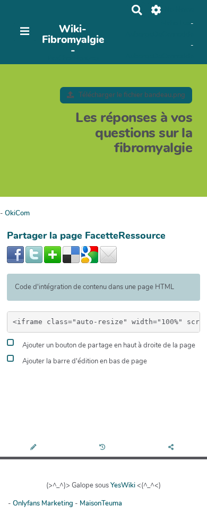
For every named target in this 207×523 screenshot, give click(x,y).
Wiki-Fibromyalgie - (73, 40)
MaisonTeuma (101, 503)
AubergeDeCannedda (159, 34)
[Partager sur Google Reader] (89, 254)
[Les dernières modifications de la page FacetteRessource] (103, 448)
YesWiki (122, 485)
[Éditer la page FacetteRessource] (34, 448)
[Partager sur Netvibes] (52, 254)
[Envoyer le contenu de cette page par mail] (108, 254)
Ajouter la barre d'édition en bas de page (84, 361)
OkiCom (17, 213)
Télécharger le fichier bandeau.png (131, 95)
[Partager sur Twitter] (33, 254)
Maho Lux (176, 23)
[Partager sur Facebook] (15, 254)
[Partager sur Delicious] (71, 254)
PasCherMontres (73, 58)
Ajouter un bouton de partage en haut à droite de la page (108, 345)
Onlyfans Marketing (44, 503)
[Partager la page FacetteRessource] (172, 448)
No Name (179, 9)
